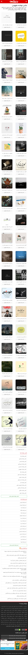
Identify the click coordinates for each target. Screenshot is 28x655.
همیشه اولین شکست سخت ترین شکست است (18, 226)
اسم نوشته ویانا (23, 542)
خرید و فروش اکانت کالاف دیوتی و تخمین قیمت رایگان (16, 555)
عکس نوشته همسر (22, 461)
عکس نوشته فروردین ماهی (21, 485)
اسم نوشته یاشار (23, 526)
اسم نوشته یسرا (23, 523)
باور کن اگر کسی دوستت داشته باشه (20, 447)
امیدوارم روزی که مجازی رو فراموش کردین (19, 410)
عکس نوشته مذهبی (22, 477)
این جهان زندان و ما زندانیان (21, 208)
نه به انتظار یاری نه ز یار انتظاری (21, 61)
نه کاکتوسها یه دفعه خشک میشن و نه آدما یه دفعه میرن (16, 135)
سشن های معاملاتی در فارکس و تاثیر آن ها (18, 560)
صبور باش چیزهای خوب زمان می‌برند (6, 24)
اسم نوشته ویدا (23, 539)
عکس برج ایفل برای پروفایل (21, 596)
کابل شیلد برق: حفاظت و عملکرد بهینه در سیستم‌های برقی (15, 582)
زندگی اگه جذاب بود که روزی (21, 300)
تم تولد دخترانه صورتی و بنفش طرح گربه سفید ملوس (16, 588)
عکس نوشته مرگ (23, 472)
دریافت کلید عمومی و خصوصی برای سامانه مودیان (17, 565)
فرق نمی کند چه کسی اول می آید (6, 447)
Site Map (16, 629)
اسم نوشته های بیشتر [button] (14, 545)
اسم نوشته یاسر (23, 536)
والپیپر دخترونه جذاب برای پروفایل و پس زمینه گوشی (16, 598)
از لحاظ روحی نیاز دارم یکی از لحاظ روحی (19, 336)
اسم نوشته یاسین (23, 528)
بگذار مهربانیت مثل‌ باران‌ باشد (21, 263)
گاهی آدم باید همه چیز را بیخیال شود (20, 245)
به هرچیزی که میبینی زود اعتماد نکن (20, 98)
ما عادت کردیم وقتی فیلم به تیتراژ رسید (19, 116)
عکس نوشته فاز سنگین (22, 487)
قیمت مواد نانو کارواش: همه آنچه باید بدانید (18, 563)
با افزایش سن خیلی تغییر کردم (7, 116)
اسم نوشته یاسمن (23, 534)
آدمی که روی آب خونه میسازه (7, 98)
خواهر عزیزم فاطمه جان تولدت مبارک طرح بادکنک (17, 638)
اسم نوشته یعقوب (23, 515)
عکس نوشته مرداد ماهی (22, 474)
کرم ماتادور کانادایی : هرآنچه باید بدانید (19, 580)
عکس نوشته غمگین (22, 490)
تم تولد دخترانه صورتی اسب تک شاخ (19, 590)
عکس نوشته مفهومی (21, 27)
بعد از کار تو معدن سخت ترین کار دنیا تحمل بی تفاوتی (17, 318)
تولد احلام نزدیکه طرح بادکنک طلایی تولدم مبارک (17, 635)
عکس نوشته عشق (23, 493)
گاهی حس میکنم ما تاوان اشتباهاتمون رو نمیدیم (18, 171)
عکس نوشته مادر (23, 482)
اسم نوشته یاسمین (22, 531)
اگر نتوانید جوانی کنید (22, 428)
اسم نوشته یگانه (23, 510)
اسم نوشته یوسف (23, 505)
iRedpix (23, 629)
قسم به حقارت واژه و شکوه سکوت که (20, 153)
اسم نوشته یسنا (23, 518)
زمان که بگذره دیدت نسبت (7, 428)
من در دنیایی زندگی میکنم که (7, 373)
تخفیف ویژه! (7, 648)
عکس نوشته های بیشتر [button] (14, 496)
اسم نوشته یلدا (23, 507)
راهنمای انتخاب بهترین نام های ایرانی (19, 585)
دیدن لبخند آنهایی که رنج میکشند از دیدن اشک (18, 281)
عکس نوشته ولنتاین (22, 458)
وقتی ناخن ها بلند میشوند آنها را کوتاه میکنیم (18, 355)
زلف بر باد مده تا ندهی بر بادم (21, 80)
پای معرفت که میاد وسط (22, 392)
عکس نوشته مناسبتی (22, 466)
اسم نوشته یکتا (23, 513)
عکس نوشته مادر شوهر (22, 480)
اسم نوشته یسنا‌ (23, 521)
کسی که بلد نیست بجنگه (22, 373)
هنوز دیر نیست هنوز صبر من (7, 281)
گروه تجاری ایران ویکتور (22, 558)
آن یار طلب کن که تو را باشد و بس (6, 410)
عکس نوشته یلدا (23, 456)
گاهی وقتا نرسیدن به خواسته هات (20, 190)
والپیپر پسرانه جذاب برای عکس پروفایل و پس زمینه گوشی (15, 593)
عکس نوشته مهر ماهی (22, 464)
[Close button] (27, 640)
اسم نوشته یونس (23, 502)
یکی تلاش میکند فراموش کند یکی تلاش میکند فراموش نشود (15, 43)
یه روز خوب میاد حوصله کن (21, 24)
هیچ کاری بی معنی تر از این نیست (6, 392)
